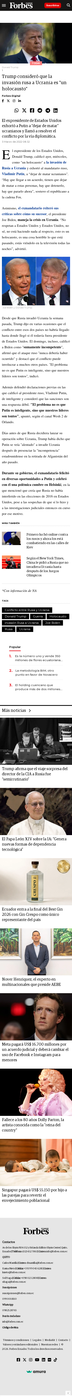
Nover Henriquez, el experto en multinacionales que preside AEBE (31, 982)
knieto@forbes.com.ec (14, 1272)
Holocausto (58, 616)
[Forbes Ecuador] (21, 5)
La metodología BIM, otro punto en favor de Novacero (36, 672)
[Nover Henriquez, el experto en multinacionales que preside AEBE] (36, 952)
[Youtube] (37, 1360)
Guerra (38, 616)
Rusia (8, 629)
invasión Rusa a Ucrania (22, 623)
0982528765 (9, 1310)
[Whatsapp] (16, 110)
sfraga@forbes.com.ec (14, 1282)
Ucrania (24, 629)
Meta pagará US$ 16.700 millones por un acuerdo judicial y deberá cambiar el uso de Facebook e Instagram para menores (35, 1052)
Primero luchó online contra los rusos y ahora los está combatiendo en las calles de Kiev (47, 541)
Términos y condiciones (16, 1340)
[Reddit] (39, 110)
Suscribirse (52, 5)
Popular (15, 647)
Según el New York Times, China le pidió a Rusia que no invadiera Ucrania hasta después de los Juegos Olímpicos (47, 567)
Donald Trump (15, 616)
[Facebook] (32, 110)
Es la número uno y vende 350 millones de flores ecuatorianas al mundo (38, 658)
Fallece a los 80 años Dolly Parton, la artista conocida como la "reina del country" (33, 1125)
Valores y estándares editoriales (20, 1344)
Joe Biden (52, 623)
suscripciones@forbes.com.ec (18, 1293)
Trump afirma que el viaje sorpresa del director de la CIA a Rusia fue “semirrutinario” (35, 774)
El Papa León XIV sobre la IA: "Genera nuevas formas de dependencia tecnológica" (34, 844)
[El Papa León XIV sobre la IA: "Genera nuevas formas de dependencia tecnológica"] (36, 811)
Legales (36, 1340)
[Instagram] (30, 1360)
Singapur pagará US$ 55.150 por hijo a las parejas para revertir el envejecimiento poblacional (34, 1195)
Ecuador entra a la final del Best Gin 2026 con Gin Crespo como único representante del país (32, 914)
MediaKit (50, 1340)
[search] (68, 5)
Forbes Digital (11, 95)
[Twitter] (24, 110)
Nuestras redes (49, 1344)
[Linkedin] (55, 110)
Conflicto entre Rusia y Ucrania (27, 610)
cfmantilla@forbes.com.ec (39, 1263)
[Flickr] (49, 1360)
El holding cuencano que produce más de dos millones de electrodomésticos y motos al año (38, 687)
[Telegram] (48, 110)
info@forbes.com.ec (56, 1251)
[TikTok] (55, 1360)
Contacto (63, 1340)
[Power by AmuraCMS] (36, 1371)
